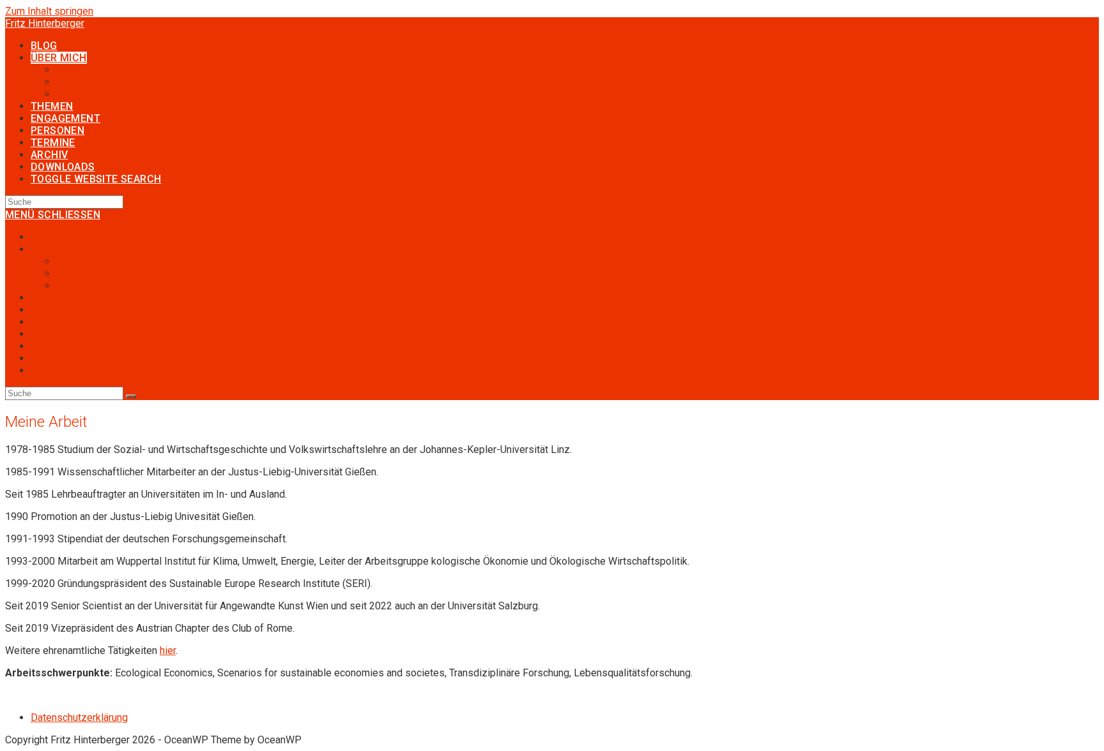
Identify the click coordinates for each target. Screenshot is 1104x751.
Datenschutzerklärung (79, 717)
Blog (41, 237)
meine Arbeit (84, 273)
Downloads (56, 358)
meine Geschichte (96, 285)
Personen (52, 322)
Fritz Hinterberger (44, 23)
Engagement (58, 310)
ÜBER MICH (57, 249)
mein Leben (82, 261)
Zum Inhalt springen (49, 11)
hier (168, 650)
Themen (48, 298)
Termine (48, 334)
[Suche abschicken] (131, 396)
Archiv (44, 346)
